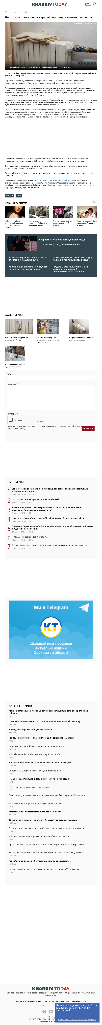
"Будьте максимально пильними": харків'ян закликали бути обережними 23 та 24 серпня (71, 269)
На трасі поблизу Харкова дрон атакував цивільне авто (36, 803)
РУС (88, 3)
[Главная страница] (51, 988)
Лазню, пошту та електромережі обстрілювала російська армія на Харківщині (47, 795)
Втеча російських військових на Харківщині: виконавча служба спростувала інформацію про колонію (50, 489)
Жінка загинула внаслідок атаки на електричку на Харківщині (28, 258)
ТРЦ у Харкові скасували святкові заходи (29, 787)
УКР (48, 1016)
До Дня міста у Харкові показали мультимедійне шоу (35, 770)
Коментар (11, 383)
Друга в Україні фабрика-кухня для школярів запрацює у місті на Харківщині (46, 844)
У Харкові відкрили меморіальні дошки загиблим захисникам (39, 836)
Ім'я (9, 374)
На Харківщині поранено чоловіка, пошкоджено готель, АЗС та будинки (44, 869)
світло (19, 195)
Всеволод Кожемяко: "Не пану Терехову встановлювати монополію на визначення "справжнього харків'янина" (47, 508)
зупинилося (61, 185)
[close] (97, 1005)
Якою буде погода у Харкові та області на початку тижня (36, 746)
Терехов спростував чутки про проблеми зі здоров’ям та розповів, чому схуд (49, 545)
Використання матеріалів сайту (56, 1001)
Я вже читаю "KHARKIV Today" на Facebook (77, 1019)
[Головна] (50, 4)
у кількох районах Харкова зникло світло (52, 180)
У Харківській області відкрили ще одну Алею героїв (34, 754)
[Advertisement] (51, 137)
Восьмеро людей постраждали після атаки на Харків (35, 811)
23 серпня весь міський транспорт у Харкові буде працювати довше (73, 258)
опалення (9, 195)
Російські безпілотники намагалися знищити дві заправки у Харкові (42, 737)
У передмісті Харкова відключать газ (30, 536)
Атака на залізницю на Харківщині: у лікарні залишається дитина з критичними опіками (48, 711)
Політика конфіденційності (42, 1005)
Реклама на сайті (79, 1001)
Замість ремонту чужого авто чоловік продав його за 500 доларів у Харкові (46, 852)
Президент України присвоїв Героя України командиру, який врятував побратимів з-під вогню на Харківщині (52, 527)
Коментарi (88, 428)
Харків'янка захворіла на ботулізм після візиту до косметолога (28, 267)
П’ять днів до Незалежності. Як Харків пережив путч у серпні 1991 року (44, 721)
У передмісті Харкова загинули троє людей (62, 239)
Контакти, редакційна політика (28, 1001)
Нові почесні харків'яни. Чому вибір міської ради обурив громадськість (48, 518)
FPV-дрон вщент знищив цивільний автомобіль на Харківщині (39, 778)
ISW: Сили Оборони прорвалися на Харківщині (35, 499)
